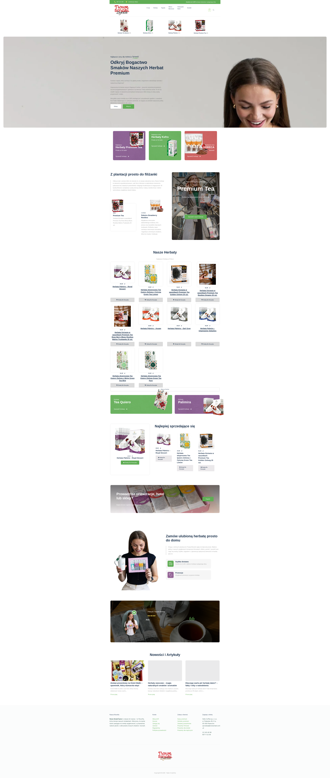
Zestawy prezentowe (184, 732)
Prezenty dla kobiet (183, 736)
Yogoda (164, 8)
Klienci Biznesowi (172, 7)
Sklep (116, 106)
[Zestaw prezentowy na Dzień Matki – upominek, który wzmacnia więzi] (127, 679)
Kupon (208, 507)
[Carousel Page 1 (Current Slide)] (185, 482)
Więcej (128, 106)
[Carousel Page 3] (188, 482)
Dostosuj (12, 765)
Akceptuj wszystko (22, 770)
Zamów (155, 734)
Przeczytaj (114, 703)
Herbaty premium (183, 730)
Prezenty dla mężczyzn (185, 739)
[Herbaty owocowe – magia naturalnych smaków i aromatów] (165, 679)
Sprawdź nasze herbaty (195, 217)
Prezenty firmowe (183, 734)
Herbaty (154, 8)
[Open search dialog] (213, 10)
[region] (22, 760)
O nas (147, 8)
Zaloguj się (156, 732)
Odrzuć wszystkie (29, 765)
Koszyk (155, 730)
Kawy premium (182, 727)
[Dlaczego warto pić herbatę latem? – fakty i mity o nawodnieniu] (202, 679)
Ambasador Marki (181, 7)
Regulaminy (156, 736)
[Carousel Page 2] (187, 482)
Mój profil (156, 727)
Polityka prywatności (159, 739)
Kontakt (190, 8)
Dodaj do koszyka (123, 300)
